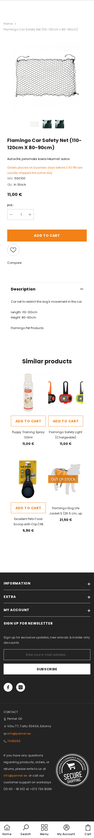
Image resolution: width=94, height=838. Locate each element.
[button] (25, 830)
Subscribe (47, 669)
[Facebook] (8, 687)
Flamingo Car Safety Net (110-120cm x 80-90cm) (41, 29)
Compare (14, 263)
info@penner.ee (19, 734)
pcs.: (10, 205)
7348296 (13, 741)
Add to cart (28, 421)
